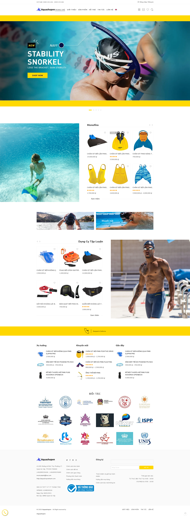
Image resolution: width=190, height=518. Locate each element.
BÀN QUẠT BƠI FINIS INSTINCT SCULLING (69, 304)
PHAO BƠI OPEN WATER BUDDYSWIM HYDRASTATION (69, 270)
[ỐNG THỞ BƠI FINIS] (80, 376)
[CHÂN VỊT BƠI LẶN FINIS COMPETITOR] (97, 140)
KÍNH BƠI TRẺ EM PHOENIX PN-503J (60, 362)
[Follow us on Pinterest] (73, 460)
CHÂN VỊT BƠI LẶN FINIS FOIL (120, 187)
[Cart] (143, 10)
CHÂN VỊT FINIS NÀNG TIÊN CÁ (143, 154)
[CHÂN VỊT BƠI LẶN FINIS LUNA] (143, 174)
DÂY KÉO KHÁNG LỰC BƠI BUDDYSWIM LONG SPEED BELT (47, 304)
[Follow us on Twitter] (67, 460)
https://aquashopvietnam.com (46, 479)
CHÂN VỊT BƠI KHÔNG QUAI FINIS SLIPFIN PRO (47, 270)
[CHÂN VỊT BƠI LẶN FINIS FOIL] (120, 174)
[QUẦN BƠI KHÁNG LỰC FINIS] (92, 290)
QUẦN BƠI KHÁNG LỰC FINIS (92, 304)
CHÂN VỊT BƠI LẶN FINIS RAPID (120, 154)
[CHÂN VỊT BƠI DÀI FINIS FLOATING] (80, 365)
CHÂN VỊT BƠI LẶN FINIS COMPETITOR (97, 154)
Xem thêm (95, 198)
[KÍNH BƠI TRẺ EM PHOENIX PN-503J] (41, 365)
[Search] (152, 11)
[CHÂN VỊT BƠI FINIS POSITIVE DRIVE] (80, 354)
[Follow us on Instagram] (76, 460)
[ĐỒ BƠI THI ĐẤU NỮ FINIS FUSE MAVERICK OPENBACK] (41, 375)
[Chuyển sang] (116, 9)
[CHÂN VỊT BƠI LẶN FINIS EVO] (97, 174)
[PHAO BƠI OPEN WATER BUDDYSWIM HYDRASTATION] (69, 257)
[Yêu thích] (147, 10)
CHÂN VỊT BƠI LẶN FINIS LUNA (143, 187)
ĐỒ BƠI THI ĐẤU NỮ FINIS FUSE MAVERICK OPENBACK (58, 373)
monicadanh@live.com (44, 475)
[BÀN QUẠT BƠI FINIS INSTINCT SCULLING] (69, 290)
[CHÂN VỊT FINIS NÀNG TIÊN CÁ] (143, 140)
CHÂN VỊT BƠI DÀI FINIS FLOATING (99, 362)
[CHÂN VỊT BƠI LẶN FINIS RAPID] (120, 140)
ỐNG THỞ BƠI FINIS (93, 373)
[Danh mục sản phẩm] (139, 10)
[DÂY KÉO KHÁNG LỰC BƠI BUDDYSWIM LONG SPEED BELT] (47, 290)
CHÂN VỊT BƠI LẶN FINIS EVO (97, 187)
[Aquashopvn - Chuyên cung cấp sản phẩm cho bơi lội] (46, 9)
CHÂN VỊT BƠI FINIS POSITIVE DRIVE (99, 351)
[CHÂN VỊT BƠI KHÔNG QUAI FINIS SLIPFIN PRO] (47, 257)
